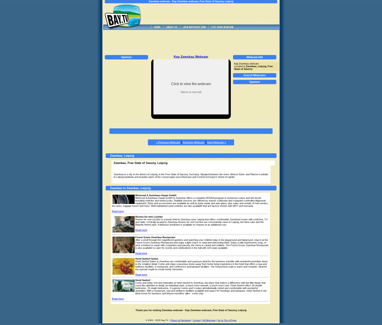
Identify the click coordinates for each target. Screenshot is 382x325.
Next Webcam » (216, 142)
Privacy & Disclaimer (180, 320)
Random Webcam (193, 142)
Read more (118, 211)
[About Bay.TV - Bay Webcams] (172, 28)
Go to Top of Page (227, 320)
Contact (197, 320)
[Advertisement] (215, 14)
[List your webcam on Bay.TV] (222, 28)
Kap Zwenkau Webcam (191, 56)
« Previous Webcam (168, 142)
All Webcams (209, 320)
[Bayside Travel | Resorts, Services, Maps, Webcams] (194, 28)
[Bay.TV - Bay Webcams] (157, 28)
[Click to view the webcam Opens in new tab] (191, 113)
